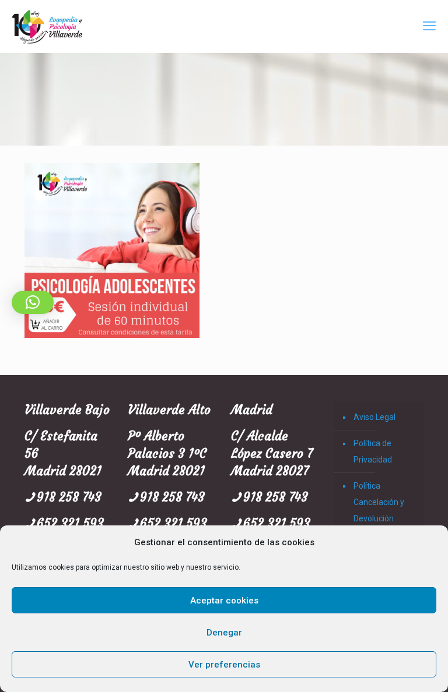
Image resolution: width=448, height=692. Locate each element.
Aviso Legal (375, 417)
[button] (33, 302)
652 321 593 (70, 523)
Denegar (224, 632)
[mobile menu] (429, 26)
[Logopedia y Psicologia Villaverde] (47, 26)
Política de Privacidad (373, 451)
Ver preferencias (224, 664)
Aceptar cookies (224, 600)
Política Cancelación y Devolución (379, 502)
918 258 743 (69, 497)
